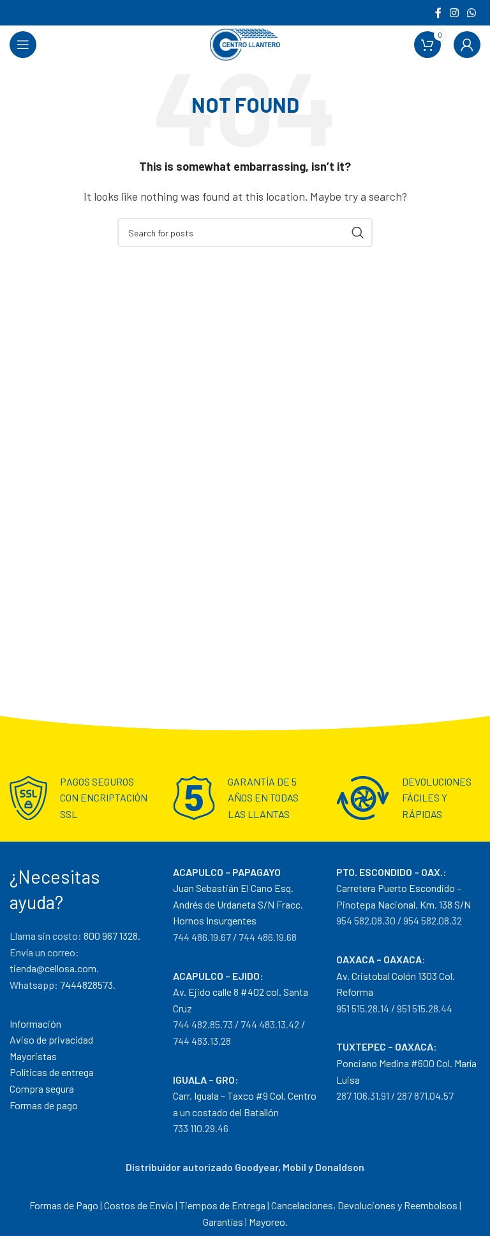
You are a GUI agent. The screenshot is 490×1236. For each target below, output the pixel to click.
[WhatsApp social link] (471, 12)
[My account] (467, 44)
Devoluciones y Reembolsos (397, 1205)
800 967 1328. (112, 936)
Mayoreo (267, 1222)
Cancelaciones (302, 1205)
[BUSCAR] (358, 232)
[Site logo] (245, 43)
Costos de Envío (139, 1205)
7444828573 (86, 985)
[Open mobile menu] (23, 44)
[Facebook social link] (438, 12)
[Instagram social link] (454, 12)
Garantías (223, 1222)
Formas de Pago (63, 1205)
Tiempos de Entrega (222, 1205)
